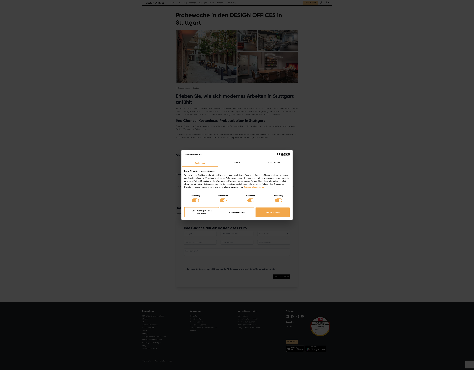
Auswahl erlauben (237, 212)
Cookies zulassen (272, 212)
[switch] (223, 200)
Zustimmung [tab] (200, 163)
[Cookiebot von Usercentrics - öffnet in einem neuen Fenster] (279, 154)
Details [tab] (237, 163)
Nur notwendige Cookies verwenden (201, 212)
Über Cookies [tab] (274, 163)
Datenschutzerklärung (254, 187)
